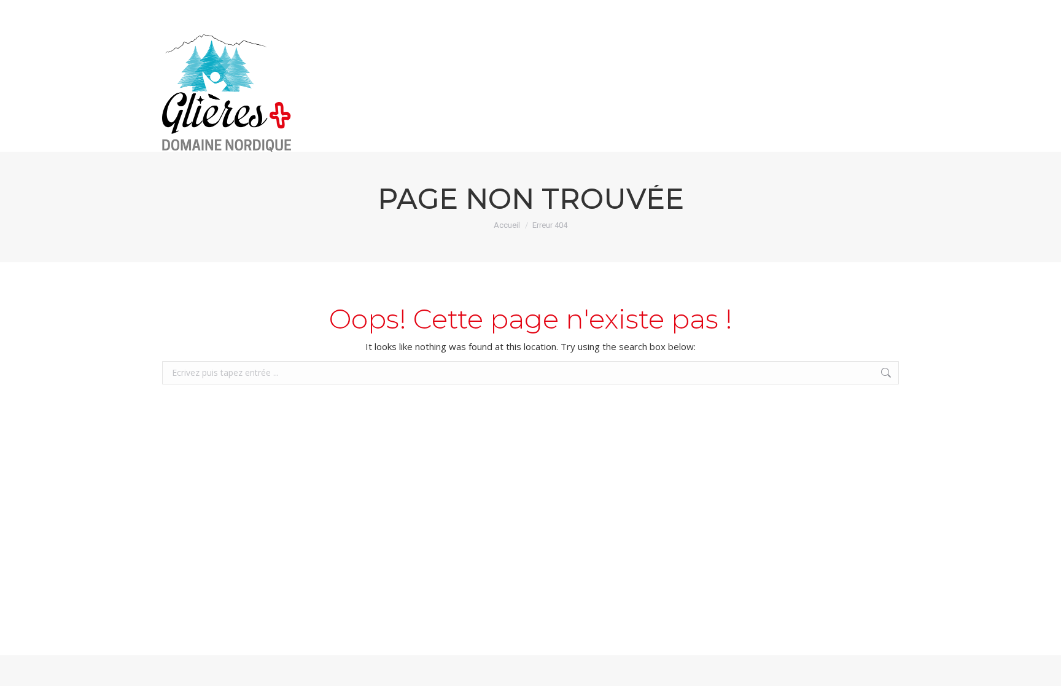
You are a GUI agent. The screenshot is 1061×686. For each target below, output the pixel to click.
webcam (793, 11)
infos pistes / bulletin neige (655, 11)
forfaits (872, 11)
